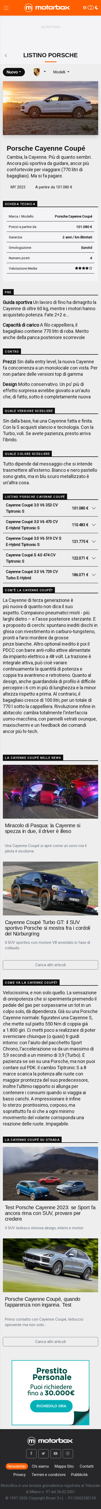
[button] (31, 1454)
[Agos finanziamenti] (50, 1390)
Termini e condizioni (49, 1474)
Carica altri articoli (50, 965)
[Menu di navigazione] (6, 8)
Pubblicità (79, 1474)
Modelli (59, 72)
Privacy (19, 1474)
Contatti (86, 1466)
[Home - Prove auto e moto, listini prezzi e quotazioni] (47, 8)
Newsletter (17, 1466)
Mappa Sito (64, 1466)
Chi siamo (40, 1466)
